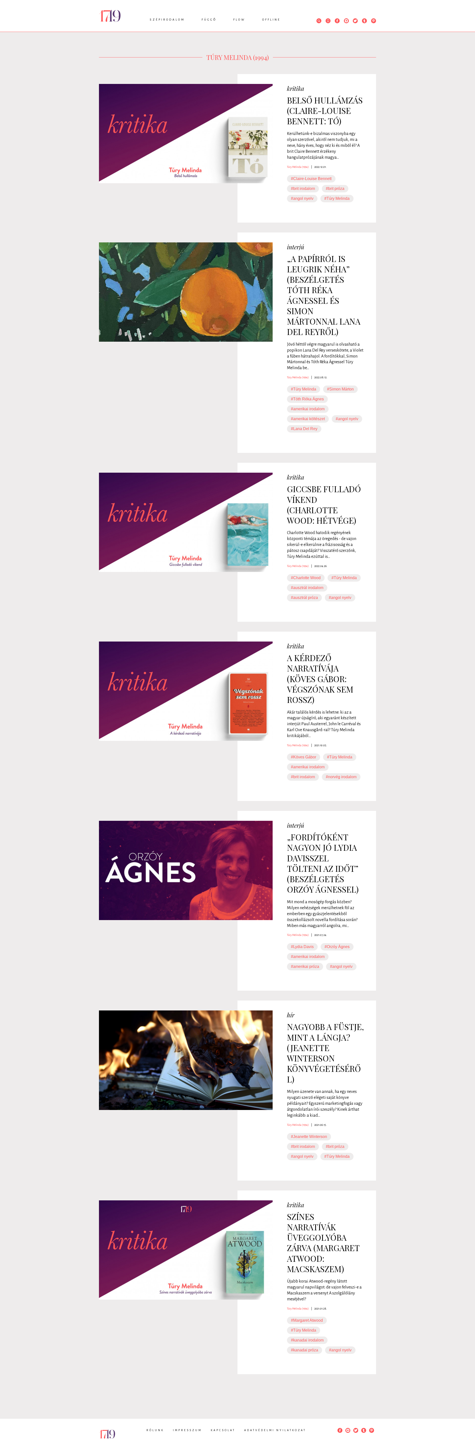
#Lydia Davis (302, 947)
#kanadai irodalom (307, 1340)
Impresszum (187, 1430)
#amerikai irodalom (308, 409)
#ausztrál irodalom (307, 588)
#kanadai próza (304, 1350)
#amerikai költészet (308, 419)
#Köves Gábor (303, 757)
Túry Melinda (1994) (298, 166)
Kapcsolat (223, 1430)
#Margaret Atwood (307, 1320)
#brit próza (335, 188)
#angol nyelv (302, 198)
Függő (209, 19)
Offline (271, 19)
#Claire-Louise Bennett (311, 179)
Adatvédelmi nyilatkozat (275, 1430)
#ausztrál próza (304, 597)
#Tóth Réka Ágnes (307, 399)
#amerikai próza (305, 966)
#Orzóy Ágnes (337, 947)
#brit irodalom (303, 188)
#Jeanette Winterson (309, 1137)
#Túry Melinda (337, 198)
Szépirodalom (167, 19)
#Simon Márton (340, 389)
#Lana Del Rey (304, 429)
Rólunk (155, 1430)
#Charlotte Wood (306, 578)
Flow (239, 19)
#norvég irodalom (341, 777)
